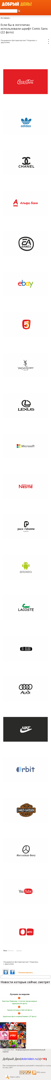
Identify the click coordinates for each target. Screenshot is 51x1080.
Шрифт (19, 950)
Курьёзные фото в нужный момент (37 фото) (19, 1016)
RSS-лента (41, 1072)
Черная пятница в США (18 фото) (19, 1010)
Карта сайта (15, 1077)
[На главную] (16, 4)
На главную (5, 18)
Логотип (10, 950)
